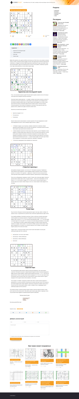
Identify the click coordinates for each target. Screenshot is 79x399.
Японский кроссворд (15, 382)
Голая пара (15, 54)
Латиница (24, 300)
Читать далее (61, 30)
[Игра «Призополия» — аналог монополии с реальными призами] (55, 46)
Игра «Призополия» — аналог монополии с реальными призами (63, 45)
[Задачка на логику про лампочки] (55, 57)
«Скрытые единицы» (17, 52)
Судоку (55, 15)
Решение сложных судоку (31, 381)
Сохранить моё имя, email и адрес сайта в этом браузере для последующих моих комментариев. (25, 336)
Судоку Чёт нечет (25, 298)
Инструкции (13, 31)
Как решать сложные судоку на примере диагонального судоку (46, 383)
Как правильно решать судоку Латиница (61, 382)
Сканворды (56, 14)
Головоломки (56, 10)
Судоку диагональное (15, 359)
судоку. (26, 61)
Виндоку (24, 299)
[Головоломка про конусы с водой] (55, 68)
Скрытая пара (15, 56)
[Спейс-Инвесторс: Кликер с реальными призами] (55, 34)
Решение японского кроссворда (45, 360)
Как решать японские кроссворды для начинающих (61, 361)
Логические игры (57, 13)
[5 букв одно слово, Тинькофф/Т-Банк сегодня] (55, 24)
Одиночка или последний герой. (19, 50)
